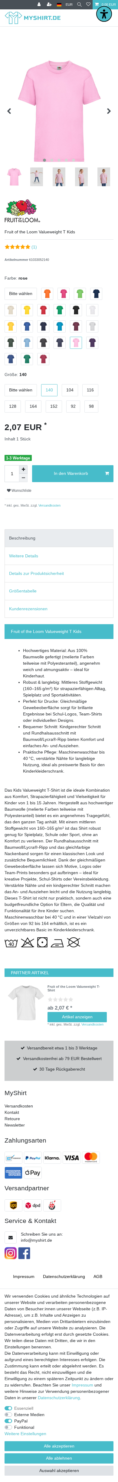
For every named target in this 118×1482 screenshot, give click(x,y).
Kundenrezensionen (28, 608)
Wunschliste (21, 490)
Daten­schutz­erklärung (64, 1276)
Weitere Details (23, 555)
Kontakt (12, 1112)
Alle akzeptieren (59, 1446)
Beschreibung (22, 538)
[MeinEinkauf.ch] (53, 1205)
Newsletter (15, 1125)
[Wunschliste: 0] (88, 4)
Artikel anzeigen (77, 1016)
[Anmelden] (39, 4)
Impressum (23, 1276)
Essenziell (23, 1408)
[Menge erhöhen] (23, 469)
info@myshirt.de (36, 1240)
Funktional (24, 1427)
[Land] (59, 4)
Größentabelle (23, 591)
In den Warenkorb (71, 473)
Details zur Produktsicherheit (36, 573)
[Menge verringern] (23, 478)
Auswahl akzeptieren (59, 1470)
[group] (26, 1003)
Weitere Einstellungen (25, 1433)
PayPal (21, 1421)
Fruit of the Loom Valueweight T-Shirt (74, 988)
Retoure (12, 1118)
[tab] (59, 538)
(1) (34, 247)
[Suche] (79, 4)
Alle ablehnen (59, 1458)
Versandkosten (49, 505)
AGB (97, 1276)
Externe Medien (29, 1414)
